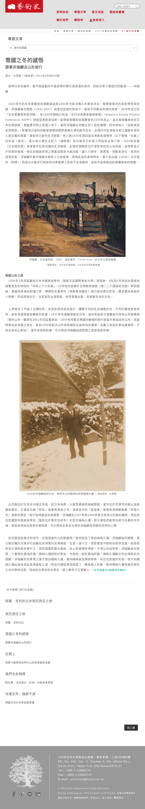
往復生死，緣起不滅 (20, 694)
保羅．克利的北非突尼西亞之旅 (28, 601)
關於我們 (63, 19)
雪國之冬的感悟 (17, 634)
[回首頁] (24, 5)
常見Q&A (95, 798)
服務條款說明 (81, 798)
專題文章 (80, 11)
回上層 (131, 727)
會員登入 (99, 19)
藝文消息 (98, 11)
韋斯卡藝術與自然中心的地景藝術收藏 (27, 662)
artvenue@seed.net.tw (87, 779)
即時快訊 (63, 11)
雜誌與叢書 (117, 11)
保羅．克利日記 (14, 622)
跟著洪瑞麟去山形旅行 (18, 642)
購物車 (78, 19)
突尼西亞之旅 (15, 614)
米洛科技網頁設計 (126, 793)
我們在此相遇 (15, 674)
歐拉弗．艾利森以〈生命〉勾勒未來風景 (29, 682)
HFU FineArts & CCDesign (99, 793)
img (14, 793)
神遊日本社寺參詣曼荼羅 (19, 702)
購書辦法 (119, 798)
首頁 (56, 31)
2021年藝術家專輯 (106, 31)
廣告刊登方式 (65, 798)
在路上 (10, 654)
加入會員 (107, 798)
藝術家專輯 (84, 31)
